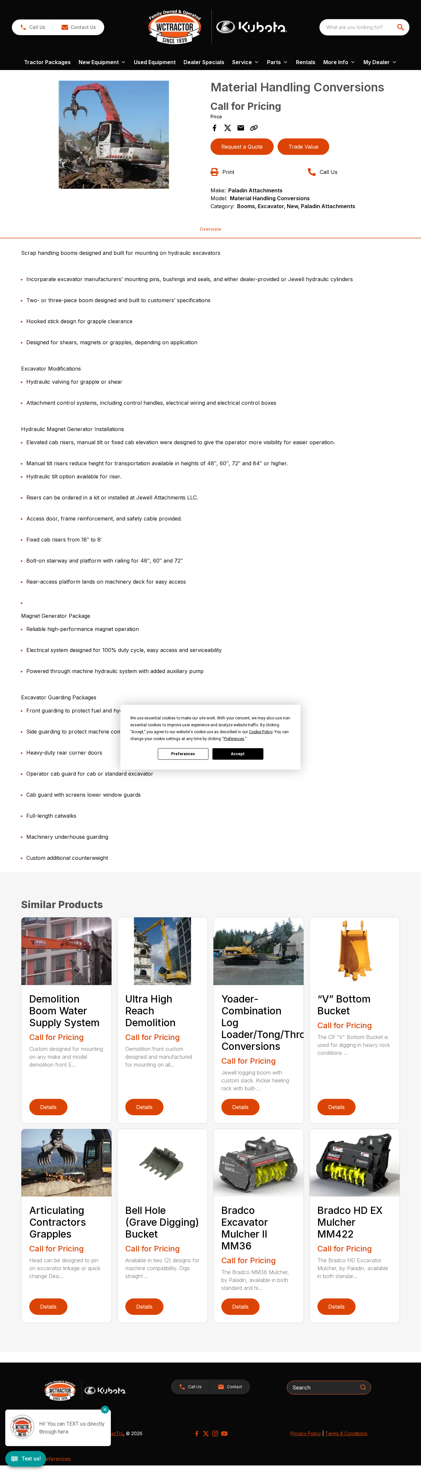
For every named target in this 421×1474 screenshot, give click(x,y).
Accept (238, 754)
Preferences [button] (234, 738)
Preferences (183, 754)
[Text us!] (25, 1459)
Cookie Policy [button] (260, 731)
